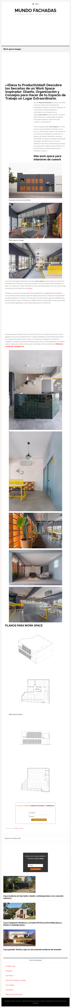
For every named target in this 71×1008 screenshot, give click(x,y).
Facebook (9, 346)
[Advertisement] (35, 30)
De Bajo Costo (11, 966)
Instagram (18, 346)
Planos (21, 828)
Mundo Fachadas (35, 10)
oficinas (29, 288)
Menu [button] (37, 4)
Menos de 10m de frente (14, 994)
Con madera (10, 985)
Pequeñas (9, 971)
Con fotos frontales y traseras (16, 980)
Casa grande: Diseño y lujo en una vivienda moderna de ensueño (32, 949)
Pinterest (59, 344)
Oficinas (16, 828)
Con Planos (9, 975)
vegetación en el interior (53, 293)
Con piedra (9, 990)
